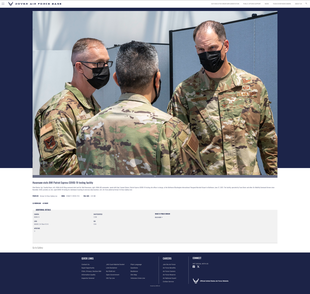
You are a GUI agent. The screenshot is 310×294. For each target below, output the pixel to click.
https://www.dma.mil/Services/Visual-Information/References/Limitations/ (206, 223)
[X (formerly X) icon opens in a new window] (198, 266)
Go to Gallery (38, 247)
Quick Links (88, 258)
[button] (2, 4)
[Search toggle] (306, 4)
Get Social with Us (200, 264)
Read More (158, 217)
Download (37, 203)
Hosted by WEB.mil (155, 285)
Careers (167, 258)
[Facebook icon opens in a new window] (194, 266)
